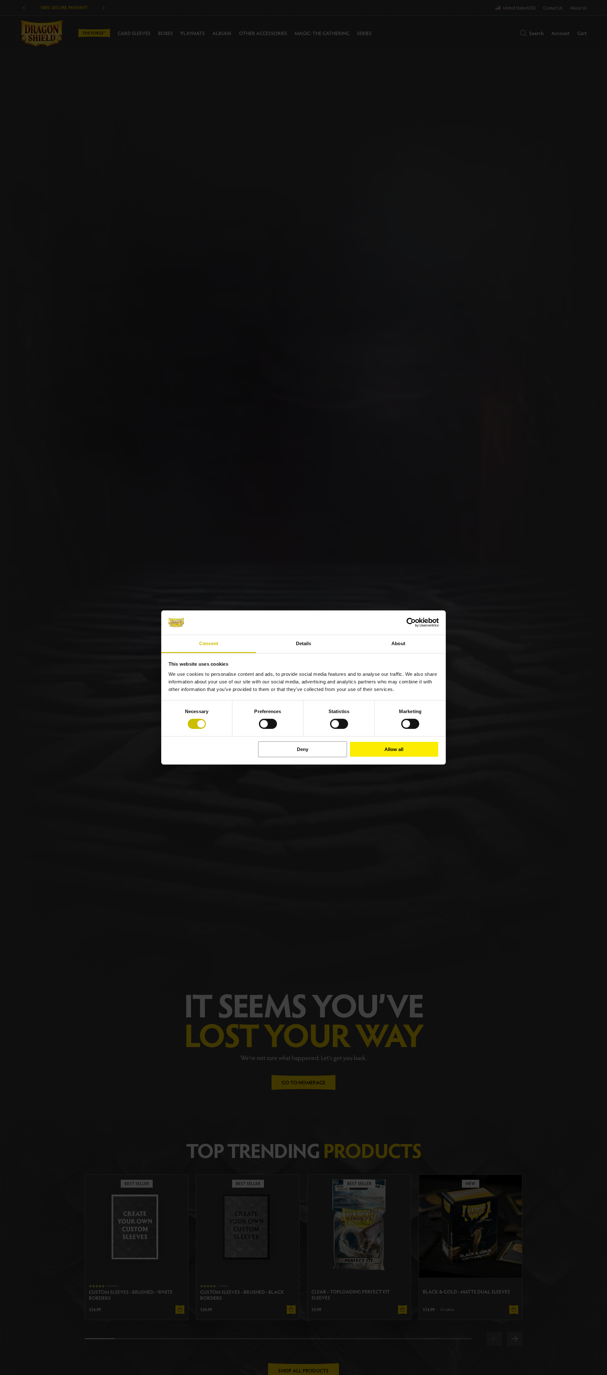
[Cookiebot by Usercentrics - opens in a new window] (411, 622)
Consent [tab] (208, 643)
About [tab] (398, 643)
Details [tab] (303, 643)
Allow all (393, 749)
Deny (302, 749)
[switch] (268, 724)
